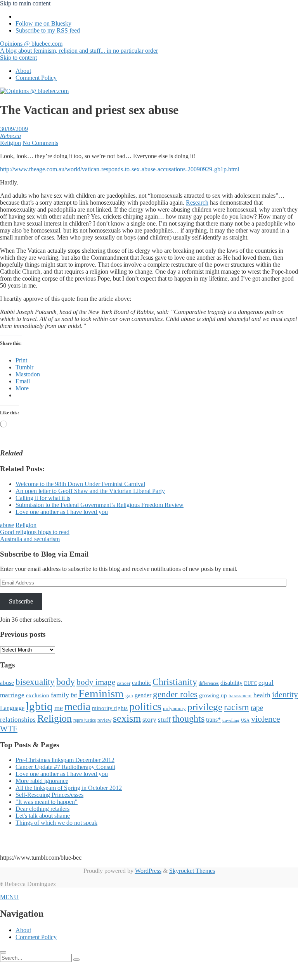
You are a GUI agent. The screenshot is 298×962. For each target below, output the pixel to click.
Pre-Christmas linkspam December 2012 (65, 760)
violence (265, 719)
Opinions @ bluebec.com (79, 47)
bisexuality (35, 682)
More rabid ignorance (42, 781)
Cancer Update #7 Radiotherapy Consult (65, 767)
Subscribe (21, 601)
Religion (10, 143)
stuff (164, 719)
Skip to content (18, 57)
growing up (213, 695)
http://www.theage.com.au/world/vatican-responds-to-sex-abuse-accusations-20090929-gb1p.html (119, 169)
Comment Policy (36, 77)
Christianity (174, 681)
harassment (240, 695)
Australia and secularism (30, 539)
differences (209, 683)
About (23, 70)
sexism (127, 718)
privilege (204, 707)
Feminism (101, 693)
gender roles (175, 694)
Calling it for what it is (43, 498)
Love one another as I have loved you (62, 512)
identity (285, 694)
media (77, 706)
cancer (123, 683)
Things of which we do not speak (56, 822)
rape (257, 707)
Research (197, 202)
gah (129, 695)
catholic (141, 682)
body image (95, 682)
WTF (8, 728)
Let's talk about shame (43, 815)
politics (145, 706)
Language (12, 708)
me (58, 708)
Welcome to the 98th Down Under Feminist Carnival (80, 484)
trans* (213, 719)
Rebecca (10, 136)
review (104, 720)
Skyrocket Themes (192, 870)
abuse (7, 525)
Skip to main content (25, 3)
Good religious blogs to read (34, 532)
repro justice (84, 720)
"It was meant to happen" (47, 801)
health (261, 695)
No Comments (40, 143)
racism (236, 707)
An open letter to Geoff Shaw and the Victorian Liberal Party (90, 491)
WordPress (148, 870)
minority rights (110, 708)
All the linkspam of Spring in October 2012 (69, 787)
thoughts (188, 719)
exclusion (37, 695)
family (60, 695)
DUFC (250, 683)
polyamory (174, 708)
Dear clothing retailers (42, 808)
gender (143, 695)
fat (74, 695)
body (65, 682)
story (149, 719)
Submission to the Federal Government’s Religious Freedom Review (100, 505)
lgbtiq (39, 706)
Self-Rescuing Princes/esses (49, 794)
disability (231, 682)
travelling (230, 720)
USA (245, 720)
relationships (18, 719)
